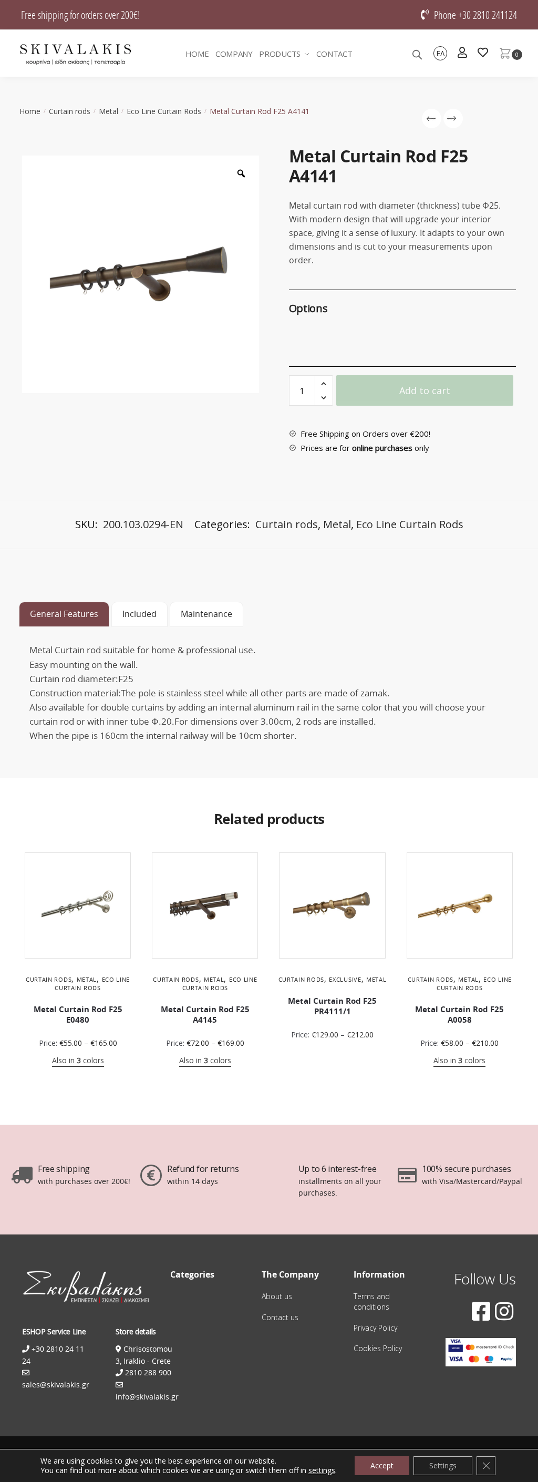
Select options (78, 1077)
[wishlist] (482, 53)
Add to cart (424, 390)
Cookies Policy (378, 1348)
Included (139, 614)
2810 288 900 (147, 1372)
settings (321, 1470)
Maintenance (206, 614)
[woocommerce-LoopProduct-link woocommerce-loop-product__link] (77, 905)
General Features (64, 614)
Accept (382, 1465)
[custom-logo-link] (76, 53)
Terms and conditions (372, 1301)
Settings (443, 1465)
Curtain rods (69, 111)
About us (277, 1296)
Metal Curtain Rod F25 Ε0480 (78, 1014)
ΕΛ (440, 53)
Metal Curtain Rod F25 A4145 (205, 1014)
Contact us (280, 1317)
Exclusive (345, 979)
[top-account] (462, 53)
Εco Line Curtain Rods (164, 111)
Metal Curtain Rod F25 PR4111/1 (332, 1006)
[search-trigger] (417, 53)
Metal (108, 111)
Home (29, 111)
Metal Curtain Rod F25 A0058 (459, 1014)
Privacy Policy (375, 1328)
